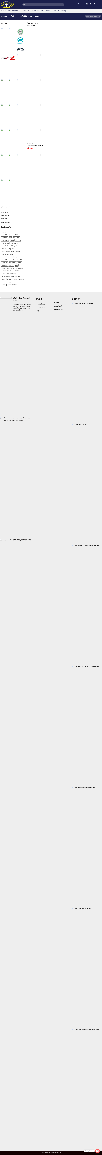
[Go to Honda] (13, 58)
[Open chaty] (97, 1151)
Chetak (12, 240)
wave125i (21, 279)
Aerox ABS (4, 237)
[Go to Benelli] (20, 31)
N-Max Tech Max (18, 268)
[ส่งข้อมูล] (62, 4)
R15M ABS (16, 271)
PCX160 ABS (5, 271)
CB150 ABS (16, 237)
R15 (11, 271)
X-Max (3, 282)
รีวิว (42, 11)
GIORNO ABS (5, 254)
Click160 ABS (5, 243)
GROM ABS (5, 262)
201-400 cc (5, 219)
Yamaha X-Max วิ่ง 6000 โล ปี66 (35, 146)
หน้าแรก (3, 11)
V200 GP (9, 279)
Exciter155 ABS (6, 248)
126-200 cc (5, 215)
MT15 (16, 265)
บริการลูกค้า (64, 11)
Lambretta (4, 265)
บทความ (47, 11)
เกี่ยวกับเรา (55, 11)
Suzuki (3, 279)
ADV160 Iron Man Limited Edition (11, 234)
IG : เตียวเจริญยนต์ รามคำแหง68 (85, 787)
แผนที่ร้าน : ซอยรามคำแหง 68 (84, 303)
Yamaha (4, 284)
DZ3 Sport (14, 246)
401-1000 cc (5, 222)
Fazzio (13, 248)
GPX (11, 254)
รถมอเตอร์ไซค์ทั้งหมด (14, 11)
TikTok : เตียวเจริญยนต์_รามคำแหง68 (87, 666)
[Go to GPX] (5, 58)
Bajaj (10, 237)
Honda (19, 262)
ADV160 (4, 232)
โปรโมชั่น (26, 11)
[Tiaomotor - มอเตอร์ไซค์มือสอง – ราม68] (10, 4)
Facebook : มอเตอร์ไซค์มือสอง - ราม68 (87, 545)
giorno (18, 251)
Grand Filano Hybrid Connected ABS (12, 259)
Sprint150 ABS (6, 276)
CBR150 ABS (5, 240)
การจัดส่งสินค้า (58, 306)
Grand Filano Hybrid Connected (10, 257)
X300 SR (9, 282)
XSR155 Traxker (17, 282)
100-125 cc (5, 212)
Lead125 (11, 265)
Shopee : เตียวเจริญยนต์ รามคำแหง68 (87, 1029)
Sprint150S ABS (15, 276)
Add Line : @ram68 (81, 424)
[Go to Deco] (20, 49)
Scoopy (4, 273)
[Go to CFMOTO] (20, 40)
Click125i (18, 240)
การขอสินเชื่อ (35, 11)
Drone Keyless (6, 246)
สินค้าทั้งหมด (13, 16)
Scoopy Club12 (11, 273)
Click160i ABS (14, 243)
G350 (12, 251)
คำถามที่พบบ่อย (58, 309)
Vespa (15, 279)
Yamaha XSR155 (12, 284)
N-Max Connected (7, 268)
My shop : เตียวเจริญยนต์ (83, 908)
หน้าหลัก (4, 16)
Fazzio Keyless (6, 251)
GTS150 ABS (12, 262)
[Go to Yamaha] (21, 191)
